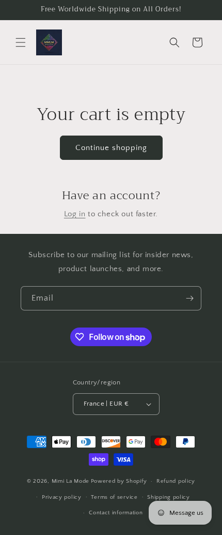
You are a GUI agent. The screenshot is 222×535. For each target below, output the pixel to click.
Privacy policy (62, 497)
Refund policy (175, 481)
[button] (20, 42)
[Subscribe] (189, 298)
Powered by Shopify (119, 481)
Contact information (115, 513)
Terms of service (114, 497)
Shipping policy (168, 497)
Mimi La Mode (70, 481)
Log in (75, 214)
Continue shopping (111, 147)
